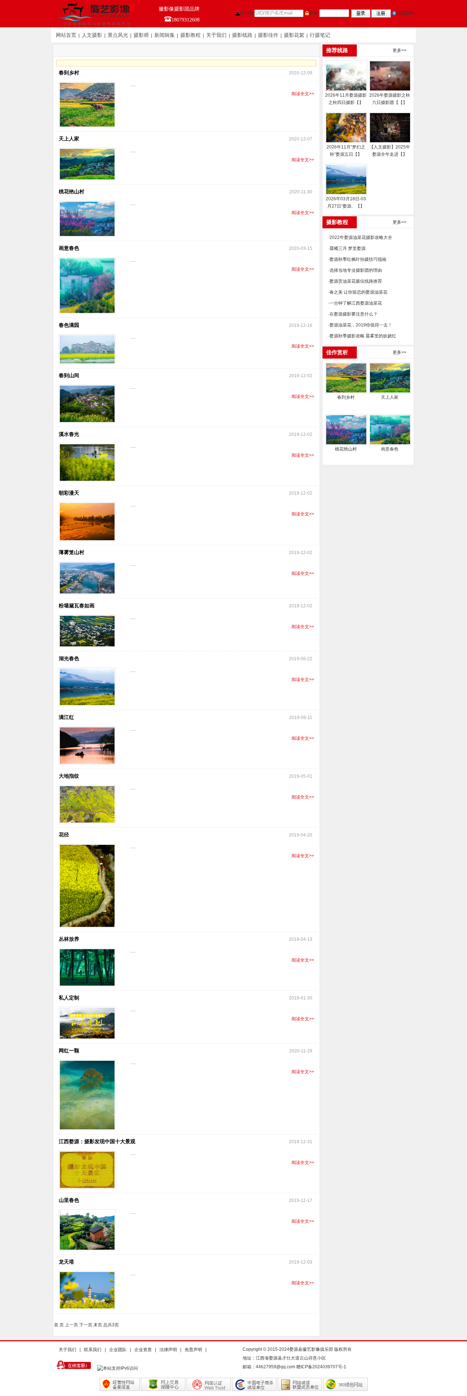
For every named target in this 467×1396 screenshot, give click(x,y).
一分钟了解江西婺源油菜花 (355, 303)
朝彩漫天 (69, 493)
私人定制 (69, 998)
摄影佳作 (268, 35)
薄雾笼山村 (71, 552)
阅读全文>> (303, 93)
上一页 (71, 1324)
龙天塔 (66, 1262)
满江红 (66, 717)
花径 (64, 835)
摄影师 (141, 35)
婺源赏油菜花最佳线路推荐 (355, 281)
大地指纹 (69, 776)
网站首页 (66, 35)
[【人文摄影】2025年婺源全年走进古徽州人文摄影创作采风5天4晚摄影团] (389, 127)
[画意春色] (389, 429)
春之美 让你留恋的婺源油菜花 (358, 292)
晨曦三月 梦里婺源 (347, 248)
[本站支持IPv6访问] (119, 1367)
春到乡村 (69, 73)
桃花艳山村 (71, 191)
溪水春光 (69, 434)
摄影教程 (190, 35)
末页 (97, 1324)
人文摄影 (92, 35)
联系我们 (92, 1349)
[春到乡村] (346, 378)
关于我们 (216, 35)
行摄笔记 (320, 35)
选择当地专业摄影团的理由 (355, 270)
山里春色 (69, 1200)
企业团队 (118, 1349)
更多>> (399, 50)
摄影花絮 (294, 35)
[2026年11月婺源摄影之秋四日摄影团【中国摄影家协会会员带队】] (346, 76)
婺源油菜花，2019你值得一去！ (360, 325)
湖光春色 (69, 658)
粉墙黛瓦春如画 (76, 605)
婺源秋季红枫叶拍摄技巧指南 (357, 259)
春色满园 (69, 325)
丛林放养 (69, 939)
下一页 (85, 1324)
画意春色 (69, 248)
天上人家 (69, 139)
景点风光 (118, 35)
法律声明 (168, 1349)
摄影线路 (242, 35)
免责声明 (193, 1349)
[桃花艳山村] (346, 429)
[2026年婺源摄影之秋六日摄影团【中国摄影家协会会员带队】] (389, 76)
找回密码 (405, 13)
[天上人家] (389, 378)
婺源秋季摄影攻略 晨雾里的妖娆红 (362, 336)
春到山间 (69, 375)
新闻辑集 (164, 35)
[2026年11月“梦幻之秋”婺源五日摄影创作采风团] (346, 127)
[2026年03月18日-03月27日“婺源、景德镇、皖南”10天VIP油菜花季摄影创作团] (346, 179)
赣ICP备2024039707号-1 (321, 1366)
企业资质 (143, 1349)
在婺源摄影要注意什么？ (353, 314)
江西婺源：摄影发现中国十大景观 (97, 1141)
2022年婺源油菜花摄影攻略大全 (360, 237)
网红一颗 (69, 1050)
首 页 (59, 1324)
